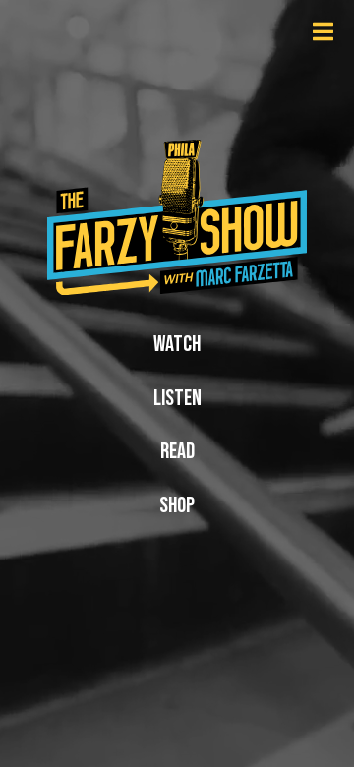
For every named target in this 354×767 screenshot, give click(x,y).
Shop (177, 506)
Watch (177, 344)
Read (177, 452)
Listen (177, 398)
